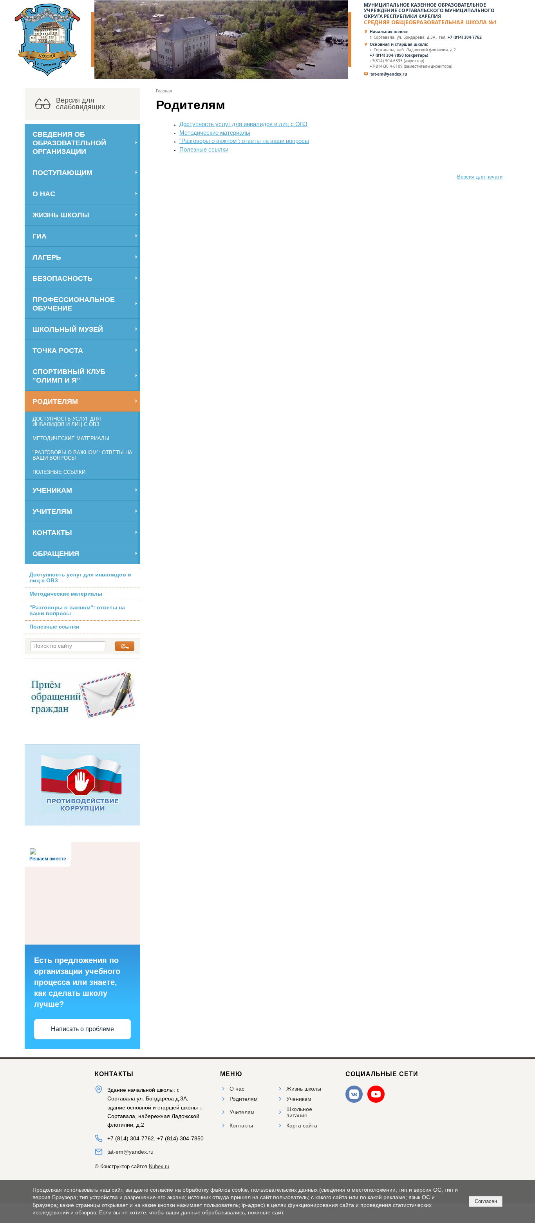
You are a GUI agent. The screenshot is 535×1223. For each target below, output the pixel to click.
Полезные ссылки (59, 472)
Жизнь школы (61, 215)
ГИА (40, 236)
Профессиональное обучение (74, 303)
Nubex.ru (159, 1166)
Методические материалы (71, 438)
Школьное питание (299, 1112)
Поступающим (62, 172)
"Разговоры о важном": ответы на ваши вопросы (82, 455)
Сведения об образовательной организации (69, 142)
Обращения (56, 553)
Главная (164, 91)
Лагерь (47, 257)
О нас (44, 194)
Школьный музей (68, 329)
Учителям (52, 511)
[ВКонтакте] (354, 1094)
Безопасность (62, 278)
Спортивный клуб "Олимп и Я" (69, 375)
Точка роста (58, 350)
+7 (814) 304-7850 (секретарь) (399, 55)
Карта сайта (301, 1125)
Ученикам (52, 490)
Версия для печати (479, 177)
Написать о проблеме (82, 1029)
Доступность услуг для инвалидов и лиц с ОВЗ (67, 421)
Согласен (486, 1201)
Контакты (52, 532)
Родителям (55, 401)
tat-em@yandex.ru (389, 74)
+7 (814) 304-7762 (465, 37)
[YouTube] (376, 1094)
